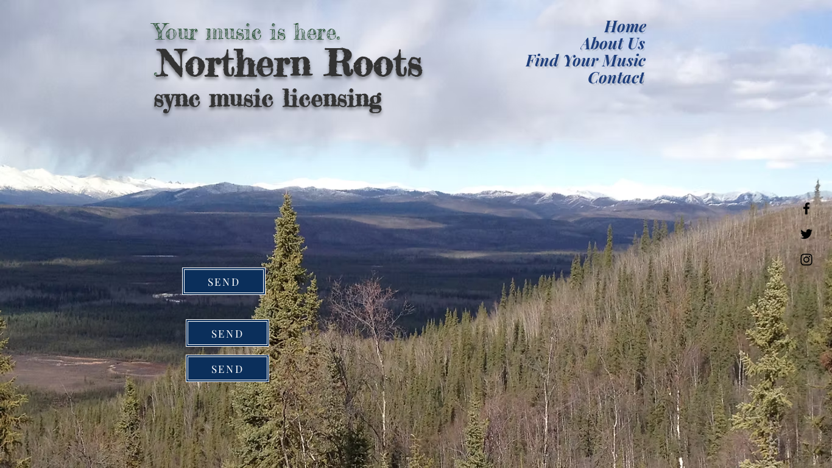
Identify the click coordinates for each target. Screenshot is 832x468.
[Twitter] (806, 234)
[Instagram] (806, 260)
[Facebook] (806, 208)
